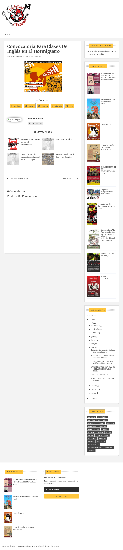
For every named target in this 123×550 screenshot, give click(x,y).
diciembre (95, 326)
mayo (93, 344)
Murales (91, 441)
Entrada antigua (68, 179)
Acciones (91, 417)
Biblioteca (91, 423)
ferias (108, 432)
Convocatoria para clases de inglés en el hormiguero (102, 362)
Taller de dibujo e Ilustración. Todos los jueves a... (102, 357)
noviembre (95, 329)
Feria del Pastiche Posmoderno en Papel (108, 102)
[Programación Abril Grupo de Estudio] (48, 159)
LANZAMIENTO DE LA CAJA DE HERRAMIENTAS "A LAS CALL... (103, 369)
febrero (94, 389)
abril (93, 347)
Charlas (101, 423)
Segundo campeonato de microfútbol (107, 192)
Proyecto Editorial (94, 447)
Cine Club (110, 423)
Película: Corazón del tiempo (107, 255)
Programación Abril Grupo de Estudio (65, 155)
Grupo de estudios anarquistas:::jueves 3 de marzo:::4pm (30, 157)
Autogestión (102, 420)
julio (93, 337)
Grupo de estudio (64, 139)
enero (93, 393)
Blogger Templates (32, 546)
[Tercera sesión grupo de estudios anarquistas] (13, 144)
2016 (91, 323)
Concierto (102, 426)
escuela (104, 429)
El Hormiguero (19, 56)
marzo (94, 386)
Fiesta (90, 435)
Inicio (7, 35)
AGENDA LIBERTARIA (106, 278)
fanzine (100, 432)
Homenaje (92, 438)
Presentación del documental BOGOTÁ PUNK (106, 206)
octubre (94, 333)
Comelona (92, 426)
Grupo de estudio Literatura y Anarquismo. (107, 147)
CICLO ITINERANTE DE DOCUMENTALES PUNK (108, 170)
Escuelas (91, 432)
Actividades (102, 417)
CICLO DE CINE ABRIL (99, 375)
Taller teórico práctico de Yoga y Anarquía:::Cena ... (103, 351)
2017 (91, 319)
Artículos (91, 420)
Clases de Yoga (107, 124)
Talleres (91, 450)
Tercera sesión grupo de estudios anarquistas (30, 142)
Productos (101, 441)
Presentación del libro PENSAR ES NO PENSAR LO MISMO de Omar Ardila (108, 77)
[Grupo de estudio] (48, 144)
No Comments (36, 56)
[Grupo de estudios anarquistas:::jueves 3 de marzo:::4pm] (13, 159)
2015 (91, 398)
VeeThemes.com (53, 546)
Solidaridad (109, 447)
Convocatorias (93, 429)
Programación (93, 444)
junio (93, 340)
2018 (91, 316)
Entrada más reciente (19, 179)
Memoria (102, 438)
